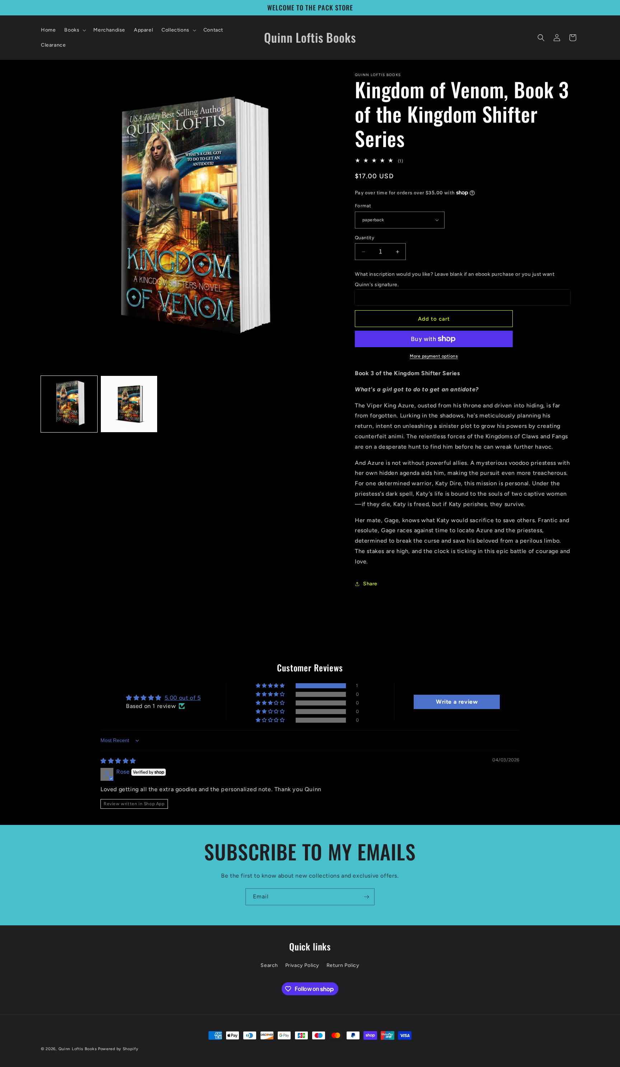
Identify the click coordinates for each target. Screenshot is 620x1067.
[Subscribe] (366, 896)
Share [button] (370, 584)
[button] (74, 30)
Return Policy (343, 965)
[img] (118, 760)
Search (269, 965)
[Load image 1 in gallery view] (69, 404)
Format (363, 205)
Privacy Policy (302, 965)
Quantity (364, 237)
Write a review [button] (457, 701)
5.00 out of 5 (183, 697)
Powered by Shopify (118, 1049)
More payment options (434, 356)
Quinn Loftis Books (77, 1049)
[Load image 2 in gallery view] (129, 404)
